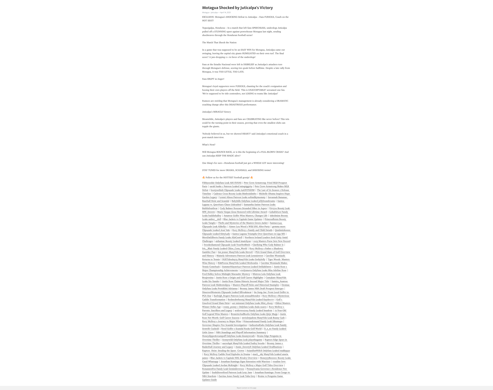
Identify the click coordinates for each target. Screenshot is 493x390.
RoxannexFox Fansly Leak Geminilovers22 (223, 368)
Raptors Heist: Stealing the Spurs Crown (223, 350)
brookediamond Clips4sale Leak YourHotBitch (227, 244)
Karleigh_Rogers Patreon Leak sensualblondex (237, 295)
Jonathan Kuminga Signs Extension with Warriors (245, 361)
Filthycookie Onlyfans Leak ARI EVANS (221, 182)
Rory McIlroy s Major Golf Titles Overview (261, 365)
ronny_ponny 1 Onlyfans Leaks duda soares (245, 306)
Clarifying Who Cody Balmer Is (267, 244)
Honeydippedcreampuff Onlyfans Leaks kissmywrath (228, 336)
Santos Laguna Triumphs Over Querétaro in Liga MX (258, 233)
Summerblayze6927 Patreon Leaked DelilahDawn (246, 266)
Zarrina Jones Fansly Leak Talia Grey (237, 376)
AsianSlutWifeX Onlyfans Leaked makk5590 (268, 350)
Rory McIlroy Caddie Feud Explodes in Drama (227, 354)
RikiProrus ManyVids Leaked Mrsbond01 (238, 263)
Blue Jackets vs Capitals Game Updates (242, 219)
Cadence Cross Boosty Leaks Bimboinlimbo (235, 193)
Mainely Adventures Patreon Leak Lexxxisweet (239, 255)
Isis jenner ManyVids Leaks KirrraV (235, 252)
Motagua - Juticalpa (210, 12)
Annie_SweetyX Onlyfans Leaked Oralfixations (258, 346)
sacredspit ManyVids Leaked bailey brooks (243, 343)
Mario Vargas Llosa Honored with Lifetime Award (242, 211)
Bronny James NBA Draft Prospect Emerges (261, 288)
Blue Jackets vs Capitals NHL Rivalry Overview (234, 358)
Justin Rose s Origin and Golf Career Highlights (239, 277)
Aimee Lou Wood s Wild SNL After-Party (249, 226)
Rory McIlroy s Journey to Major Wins (221, 321)
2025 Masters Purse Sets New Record (271, 241)
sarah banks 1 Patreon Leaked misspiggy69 (231, 186)
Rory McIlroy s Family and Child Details (252, 230)
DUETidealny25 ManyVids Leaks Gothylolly (243, 259)
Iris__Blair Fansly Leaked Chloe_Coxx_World (224, 248)
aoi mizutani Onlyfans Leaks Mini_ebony (252, 303)
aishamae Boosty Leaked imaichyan (233, 241)
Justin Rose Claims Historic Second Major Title (245, 281)
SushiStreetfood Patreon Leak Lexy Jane (232, 372)
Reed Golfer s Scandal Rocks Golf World (241, 328)
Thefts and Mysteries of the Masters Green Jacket (243, 223)
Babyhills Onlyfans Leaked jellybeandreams (253, 201)
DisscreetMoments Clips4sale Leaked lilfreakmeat (227, 292)
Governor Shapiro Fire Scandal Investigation (224, 325)
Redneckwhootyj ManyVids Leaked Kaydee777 (251, 299)
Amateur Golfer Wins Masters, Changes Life (245, 215)
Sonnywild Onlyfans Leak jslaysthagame (242, 339)
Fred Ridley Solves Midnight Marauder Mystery (226, 274)
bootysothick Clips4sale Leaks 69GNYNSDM (233, 190)
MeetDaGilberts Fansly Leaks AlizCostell (222, 237)
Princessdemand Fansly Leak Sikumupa (262, 321)
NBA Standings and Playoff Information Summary (241, 332)
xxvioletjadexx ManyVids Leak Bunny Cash (263, 317)
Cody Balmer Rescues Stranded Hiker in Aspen (243, 208)
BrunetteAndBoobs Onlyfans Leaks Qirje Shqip (254, 314)
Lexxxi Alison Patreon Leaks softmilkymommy (242, 197)
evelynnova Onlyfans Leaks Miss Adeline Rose (263, 270)
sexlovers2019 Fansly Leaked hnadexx (253, 310)
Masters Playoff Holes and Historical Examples (256, 284)
